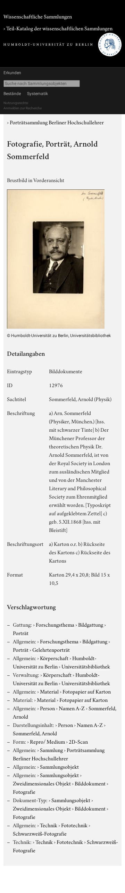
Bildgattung (90, 624)
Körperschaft (54, 657)
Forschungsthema (55, 624)
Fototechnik (74, 825)
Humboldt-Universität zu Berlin (55, 662)
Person (47, 708)
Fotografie (24, 791)
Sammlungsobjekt (59, 766)
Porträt (20, 632)
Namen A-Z (72, 708)
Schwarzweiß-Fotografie (40, 833)
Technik (48, 825)
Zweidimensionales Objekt (42, 783)
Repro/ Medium (47, 741)
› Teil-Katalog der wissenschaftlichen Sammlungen (57, 28)
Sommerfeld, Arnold (35, 733)
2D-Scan (78, 741)
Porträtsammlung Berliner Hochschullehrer (57, 122)
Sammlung (51, 749)
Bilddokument (90, 783)
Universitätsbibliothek (85, 666)
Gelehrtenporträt (51, 649)
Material (49, 691)
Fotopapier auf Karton (86, 691)
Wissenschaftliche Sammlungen (37, 16)
